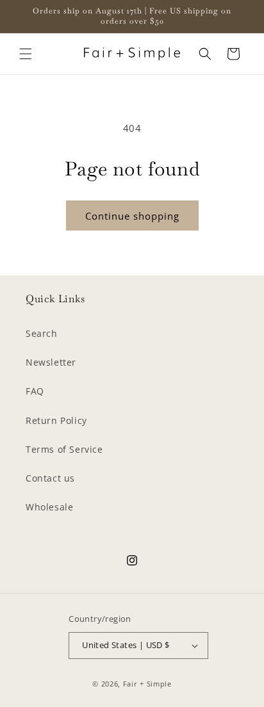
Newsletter (51, 362)
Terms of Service (64, 449)
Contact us (50, 478)
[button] (26, 54)
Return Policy (56, 420)
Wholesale (49, 507)
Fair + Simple (147, 683)
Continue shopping (132, 215)
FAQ (35, 391)
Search (42, 333)
